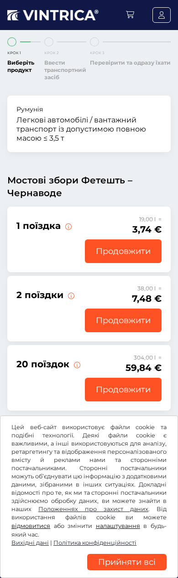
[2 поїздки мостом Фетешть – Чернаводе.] (70, 295)
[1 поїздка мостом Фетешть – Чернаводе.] (67, 225)
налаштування (118, 525)
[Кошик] (130, 14)
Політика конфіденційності (94, 542)
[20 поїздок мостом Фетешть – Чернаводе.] (76, 364)
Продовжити (123, 251)
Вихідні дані (30, 542)
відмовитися (30, 525)
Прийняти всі (127, 562)
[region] (89, 571)
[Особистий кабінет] (161, 15)
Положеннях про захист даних (93, 509)
